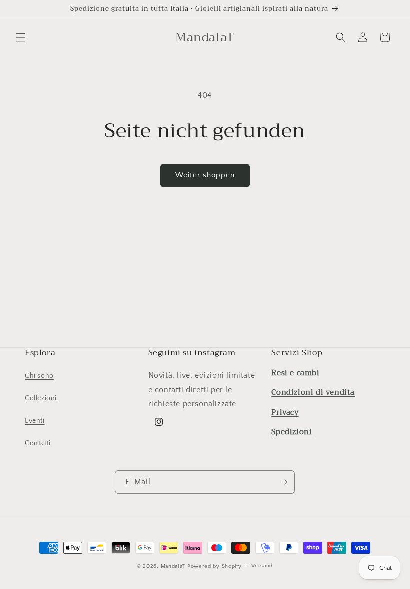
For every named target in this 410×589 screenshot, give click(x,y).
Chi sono (39, 376)
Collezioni (41, 398)
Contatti (38, 443)
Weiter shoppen (205, 175)
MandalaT (173, 566)
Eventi (35, 421)
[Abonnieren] (283, 482)
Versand (262, 566)
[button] (21, 37)
